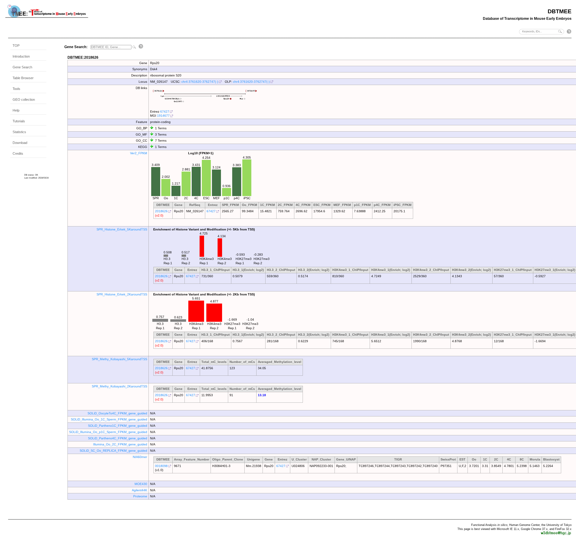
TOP (16, 45)
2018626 (161, 211)
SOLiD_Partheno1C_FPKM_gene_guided (117, 425)
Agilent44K (139, 490)
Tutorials (19, 121)
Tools (16, 89)
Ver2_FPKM (138, 153)
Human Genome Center (524, 525)
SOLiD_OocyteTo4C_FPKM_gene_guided (117, 413)
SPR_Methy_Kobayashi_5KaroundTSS (119, 359)
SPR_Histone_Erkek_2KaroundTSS (122, 294)
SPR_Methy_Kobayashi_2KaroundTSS (119, 386)
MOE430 (141, 484)
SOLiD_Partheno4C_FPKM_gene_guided (117, 438)
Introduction (21, 56)
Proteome (140, 496)
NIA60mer (140, 457)
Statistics (19, 132)
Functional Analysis (489, 525)
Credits (18, 153)
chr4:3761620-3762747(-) (199, 81)
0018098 (161, 466)
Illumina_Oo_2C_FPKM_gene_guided (120, 444)
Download (20, 143)
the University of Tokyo (556, 525)
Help (16, 110)
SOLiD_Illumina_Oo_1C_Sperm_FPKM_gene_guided (109, 419)
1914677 (163, 115)
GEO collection (24, 99)
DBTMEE (560, 11)
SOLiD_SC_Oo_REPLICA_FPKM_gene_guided (113, 450)
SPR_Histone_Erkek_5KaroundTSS (122, 229)
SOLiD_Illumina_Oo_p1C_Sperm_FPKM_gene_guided (108, 432)
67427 (164, 111)
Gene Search (22, 67)
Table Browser (23, 78)
